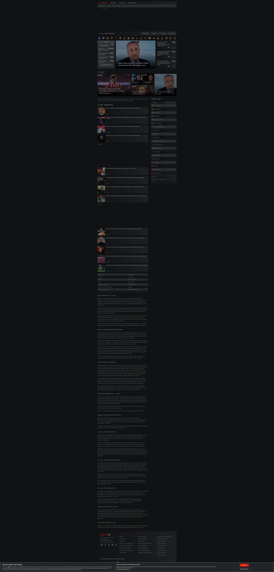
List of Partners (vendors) (122, 569)
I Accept (244, 565)
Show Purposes (244, 569)
